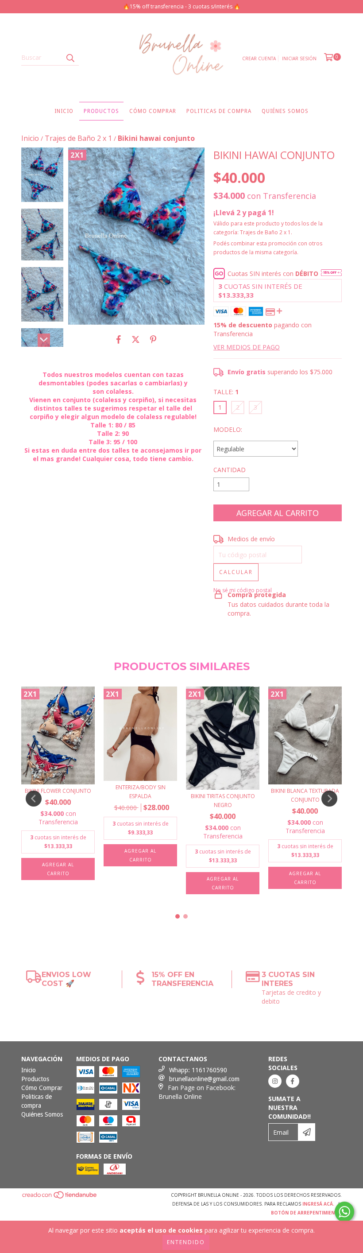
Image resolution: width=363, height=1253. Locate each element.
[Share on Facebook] (118, 339)
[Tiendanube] (60, 1198)
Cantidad (229, 470)
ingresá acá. (318, 1204)
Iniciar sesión (299, 58)
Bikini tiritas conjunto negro (223, 800)
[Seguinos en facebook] (292, 1081)
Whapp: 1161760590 (198, 1070)
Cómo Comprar (152, 111)
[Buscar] (70, 58)
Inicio (63, 111)
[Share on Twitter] (135, 339)
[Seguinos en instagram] (275, 1081)
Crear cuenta (259, 58)
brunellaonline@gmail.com (204, 1078)
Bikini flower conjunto (58, 791)
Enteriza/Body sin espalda (141, 792)
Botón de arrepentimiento (306, 1213)
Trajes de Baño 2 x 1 (78, 138)
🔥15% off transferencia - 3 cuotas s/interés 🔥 (181, 6)
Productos (101, 111)
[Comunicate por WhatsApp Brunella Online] (344, 1212)
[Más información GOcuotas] (331, 273)
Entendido (186, 1242)
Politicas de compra (218, 111)
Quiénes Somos (285, 111)
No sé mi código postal (242, 590)
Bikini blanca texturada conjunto (305, 795)
